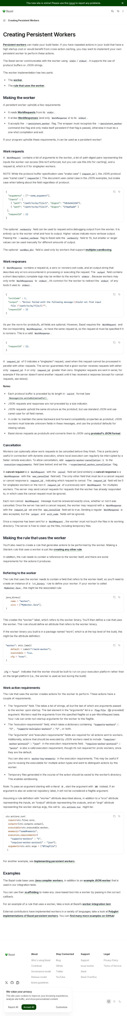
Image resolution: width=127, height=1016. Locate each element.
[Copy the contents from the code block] (114, 192)
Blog (58, 960)
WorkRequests (26, 112)
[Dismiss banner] (122, 3)
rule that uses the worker (28, 85)
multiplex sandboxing (98, 249)
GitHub (59, 966)
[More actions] (123, 11)
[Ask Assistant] (119, 192)
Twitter (59, 971)
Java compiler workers (49, 880)
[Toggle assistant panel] (118, 11)
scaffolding (32, 892)
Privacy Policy (111, 960)
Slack (83, 971)
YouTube (60, 977)
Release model (39, 977)
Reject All (13, 1007)
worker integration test (96, 904)
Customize (61, 1007)
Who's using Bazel (40, 960)
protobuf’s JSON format (105, 433)
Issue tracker (87, 966)
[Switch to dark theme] (120, 1001)
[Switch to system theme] (109, 1001)
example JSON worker (97, 880)
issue (72, 3)
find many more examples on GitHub (92, 915)
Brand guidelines (39, 982)
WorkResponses (28, 117)
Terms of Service (112, 966)
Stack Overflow (89, 977)
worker (17, 80)
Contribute (36, 966)
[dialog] (38, 999)
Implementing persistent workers (54, 861)
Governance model (41, 971)
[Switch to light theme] (114, 1001)
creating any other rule (68, 549)
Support (85, 960)
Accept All (29, 1007)
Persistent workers (14, 44)
